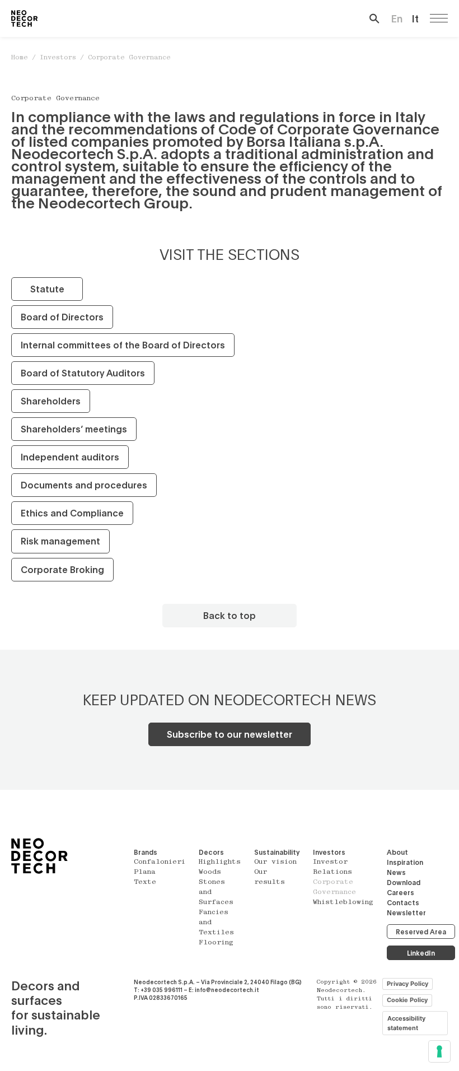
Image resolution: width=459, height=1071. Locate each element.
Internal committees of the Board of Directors (123, 345)
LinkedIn (421, 952)
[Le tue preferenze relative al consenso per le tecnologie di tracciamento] (439, 1051)
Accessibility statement (406, 1023)
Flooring (216, 942)
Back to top (229, 615)
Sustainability (276, 852)
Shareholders (51, 401)
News (396, 872)
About (397, 852)
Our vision (275, 862)
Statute (47, 289)
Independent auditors (70, 457)
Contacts (403, 902)
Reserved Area (421, 931)
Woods (210, 872)
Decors (211, 852)
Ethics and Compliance (72, 513)
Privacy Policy (407, 984)
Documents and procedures (84, 485)
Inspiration (405, 862)
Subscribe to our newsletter (229, 734)
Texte (145, 882)
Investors (58, 58)
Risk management (60, 541)
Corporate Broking (62, 569)
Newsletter (406, 912)
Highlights (220, 862)
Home (19, 58)
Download (403, 882)
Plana (145, 872)
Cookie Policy (407, 1000)
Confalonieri (159, 862)
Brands (145, 852)
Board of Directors (62, 317)
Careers (400, 892)
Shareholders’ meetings (74, 429)
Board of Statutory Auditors (83, 373)
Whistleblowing (343, 902)
